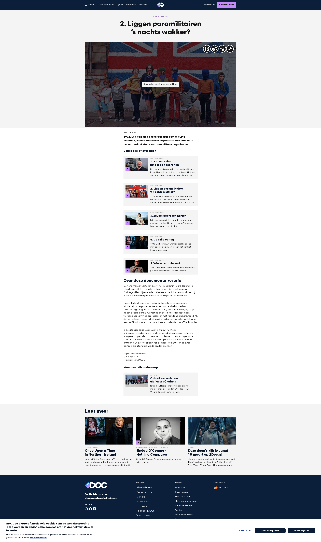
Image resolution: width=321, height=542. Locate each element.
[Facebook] (90, 508)
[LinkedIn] (94, 508)
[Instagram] (86, 508)
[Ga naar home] (160, 4)
